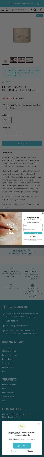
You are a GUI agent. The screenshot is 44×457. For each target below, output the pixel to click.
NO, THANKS (33, 236)
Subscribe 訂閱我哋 (33, 233)
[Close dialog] (43, 213)
